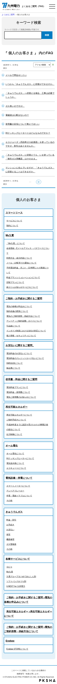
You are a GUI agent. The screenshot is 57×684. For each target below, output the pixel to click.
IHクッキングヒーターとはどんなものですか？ (27, 132)
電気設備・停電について (19, 477)
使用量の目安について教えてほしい (22, 123)
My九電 (10, 235)
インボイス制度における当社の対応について (26, 330)
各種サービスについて (18, 558)
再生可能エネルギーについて (19, 414)
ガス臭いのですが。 (15, 105)
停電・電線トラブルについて (19, 495)
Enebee (10, 640)
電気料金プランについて (17, 387)
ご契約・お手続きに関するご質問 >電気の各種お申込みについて (28, 600)
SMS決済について (14, 363)
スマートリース (14, 212)
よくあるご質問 (8, 14)
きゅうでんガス (14, 511)
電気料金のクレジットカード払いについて (25, 358)
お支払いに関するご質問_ (20, 345)
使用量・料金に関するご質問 (21, 379)
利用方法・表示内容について (19, 257)
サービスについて (14, 220)
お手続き (10, 524)
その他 (9, 500)
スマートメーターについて (18, 485)
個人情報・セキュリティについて (21, 335)
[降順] (53, 65)
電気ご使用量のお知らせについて (21, 396)
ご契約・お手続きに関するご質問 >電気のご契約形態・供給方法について (28, 629)
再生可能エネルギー (17, 406)
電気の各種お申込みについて (19, 306)
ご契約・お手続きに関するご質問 (24, 298)
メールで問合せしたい (16, 75)
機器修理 (10, 539)
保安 (8, 534)
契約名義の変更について (17, 311)
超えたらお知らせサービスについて (22, 287)
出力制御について (14, 434)
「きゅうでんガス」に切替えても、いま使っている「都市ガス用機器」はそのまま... (29, 156)
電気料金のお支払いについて (19, 353)
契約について (12, 225)
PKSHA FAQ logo (47, 680)
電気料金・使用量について (18, 392)
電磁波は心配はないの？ (17, 114)
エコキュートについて (16, 468)
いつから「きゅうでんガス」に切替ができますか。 (29, 84)
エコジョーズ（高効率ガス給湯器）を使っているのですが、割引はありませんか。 (29, 143)
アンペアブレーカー (15, 490)
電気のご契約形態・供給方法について (23, 316)
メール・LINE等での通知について (21, 262)
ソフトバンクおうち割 (16, 581)
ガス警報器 (11, 544)
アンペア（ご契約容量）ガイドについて (24, 320)
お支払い (10, 529)
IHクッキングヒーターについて (20, 458)
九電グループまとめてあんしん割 (21, 576)
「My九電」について (15, 243)
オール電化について (15, 453)
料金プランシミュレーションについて (23, 277)
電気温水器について (15, 463)
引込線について (13, 325)
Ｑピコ (9, 566)
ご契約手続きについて (16, 419)
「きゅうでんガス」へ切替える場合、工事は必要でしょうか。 (29, 94)
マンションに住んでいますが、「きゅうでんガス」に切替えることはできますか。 (29, 169)
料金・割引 (11, 519)
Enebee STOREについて (17, 648)
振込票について (13, 367)
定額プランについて (15, 282)
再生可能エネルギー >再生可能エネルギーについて (28, 614)
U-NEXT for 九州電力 (15, 586)
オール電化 (12, 445)
